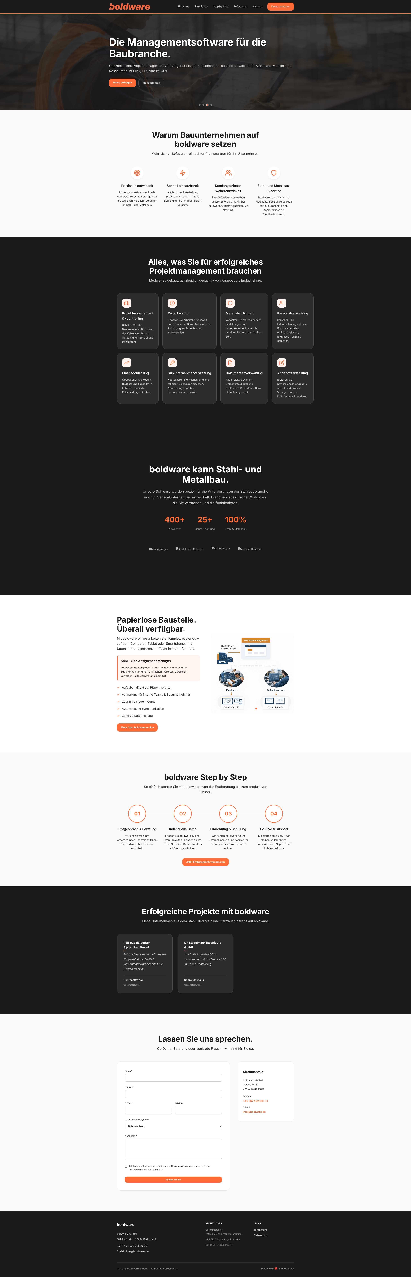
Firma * (128, 1071)
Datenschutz (261, 1235)
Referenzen (241, 6)
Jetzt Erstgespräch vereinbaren (205, 861)
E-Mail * (129, 1103)
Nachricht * (131, 1135)
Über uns (183, 6)
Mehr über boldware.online (137, 727)
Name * (129, 1087)
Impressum (260, 1229)
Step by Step (220, 6)
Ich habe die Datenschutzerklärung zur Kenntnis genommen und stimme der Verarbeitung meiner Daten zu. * (169, 1168)
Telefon (179, 1103)
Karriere (257, 6)
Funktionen (201, 6)
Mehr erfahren (151, 82)
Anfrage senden (173, 1179)
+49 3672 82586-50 (255, 1101)
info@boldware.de (254, 1111)
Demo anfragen (280, 6)
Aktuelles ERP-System (137, 1119)
